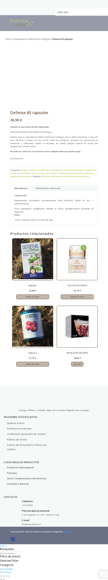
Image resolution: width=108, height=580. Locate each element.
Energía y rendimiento (86, 170)
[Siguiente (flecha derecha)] (4, 579)
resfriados (68, 176)
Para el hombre (24, 173)
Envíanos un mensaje (19, 428)
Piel (47, 173)
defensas (46, 176)
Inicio (8, 39)
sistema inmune (81, 176)
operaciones (56, 176)
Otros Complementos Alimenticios (26, 478)
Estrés (13, 173)
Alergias (46, 39)
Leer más (77, 364)
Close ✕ (3, 546)
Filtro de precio (10, 556)
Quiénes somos (15, 423)
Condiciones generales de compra (26, 434)
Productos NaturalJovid (60, 173)
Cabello (32, 170)
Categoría (6, 565)
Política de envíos (17, 439)
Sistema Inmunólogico (20, 176)
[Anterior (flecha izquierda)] (1, 579)
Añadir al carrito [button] (32, 297)
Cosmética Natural (18, 483)
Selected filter (9, 560)
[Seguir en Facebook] (13, 539)
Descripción (21, 188)
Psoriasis (12, 473)
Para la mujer (38, 173)
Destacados (69, 170)
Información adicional (48, 188)
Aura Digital (69, 531)
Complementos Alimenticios (27, 39)
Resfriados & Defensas (82, 173)
